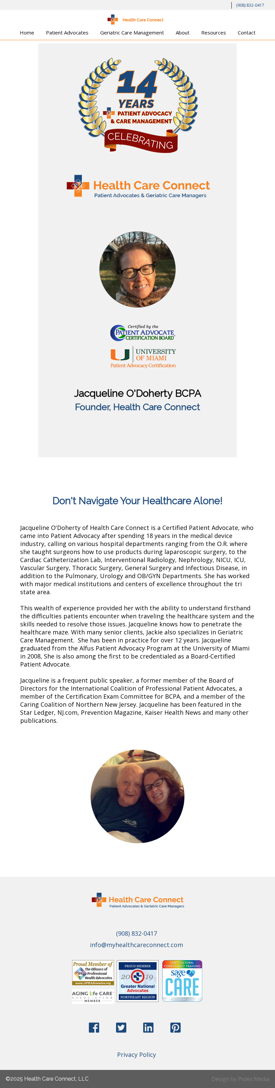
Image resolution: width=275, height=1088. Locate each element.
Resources (213, 32)
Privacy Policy (136, 1055)
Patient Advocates (67, 32)
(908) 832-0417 (250, 5)
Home (27, 32)
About (182, 32)
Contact (247, 32)
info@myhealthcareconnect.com (136, 945)
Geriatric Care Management (132, 32)
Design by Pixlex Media (240, 1079)
